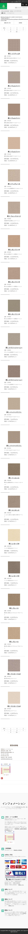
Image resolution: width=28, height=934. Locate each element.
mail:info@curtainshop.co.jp (6, 758)
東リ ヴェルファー (14, 86)
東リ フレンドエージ (14, 216)
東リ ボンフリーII (14, 249)
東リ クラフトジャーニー (14, 347)
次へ (17, 31)
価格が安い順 (7, 22)
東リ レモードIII (14, 543)
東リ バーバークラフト (14, 412)
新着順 (20, 22)
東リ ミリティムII (14, 53)
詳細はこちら (21, 884)
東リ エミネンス (14, 510)
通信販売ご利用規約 (18, 850)
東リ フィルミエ (14, 478)
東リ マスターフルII (14, 674)
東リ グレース (14, 608)
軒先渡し (25, 913)
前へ (4, 28)
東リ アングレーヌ (14, 184)
